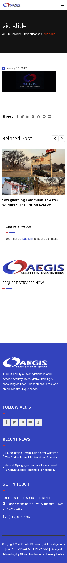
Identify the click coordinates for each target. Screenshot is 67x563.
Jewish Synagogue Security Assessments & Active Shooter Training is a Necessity (31, 467)
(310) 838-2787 (20, 517)
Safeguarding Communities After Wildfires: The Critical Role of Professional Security (32, 455)
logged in (27, 238)
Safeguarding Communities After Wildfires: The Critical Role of (30, 203)
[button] (55, 138)
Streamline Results (32, 554)
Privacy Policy (55, 554)
